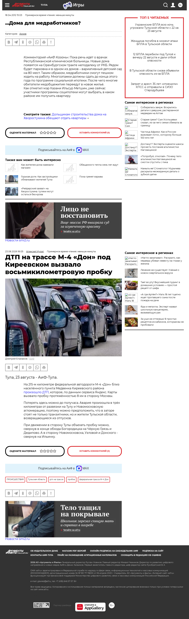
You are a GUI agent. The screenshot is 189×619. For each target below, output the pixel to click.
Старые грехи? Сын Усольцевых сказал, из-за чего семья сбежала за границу (161, 122)
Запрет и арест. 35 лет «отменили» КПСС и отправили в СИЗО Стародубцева (154, 87)
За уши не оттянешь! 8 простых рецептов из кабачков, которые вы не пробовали (162, 321)
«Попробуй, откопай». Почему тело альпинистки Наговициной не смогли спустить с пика (161, 159)
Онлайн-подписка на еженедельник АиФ (114, 551)
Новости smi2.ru (17, 240)
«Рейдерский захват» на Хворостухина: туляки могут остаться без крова (37, 191)
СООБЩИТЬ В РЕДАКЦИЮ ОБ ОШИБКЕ (141, 555)
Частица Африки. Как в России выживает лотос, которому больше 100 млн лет (161, 134)
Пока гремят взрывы (91, 176)
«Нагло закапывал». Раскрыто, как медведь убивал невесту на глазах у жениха (161, 260)
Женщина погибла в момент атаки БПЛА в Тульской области (154, 42)
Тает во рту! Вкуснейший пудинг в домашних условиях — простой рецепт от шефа (160, 285)
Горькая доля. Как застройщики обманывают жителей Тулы (39, 178)
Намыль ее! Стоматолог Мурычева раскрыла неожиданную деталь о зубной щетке (160, 171)
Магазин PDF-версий (74, 551)
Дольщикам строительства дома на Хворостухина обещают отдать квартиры (65, 116)
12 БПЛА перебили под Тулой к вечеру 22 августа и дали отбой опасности (154, 57)
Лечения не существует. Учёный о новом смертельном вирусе (160, 271)
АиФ (31, 358)
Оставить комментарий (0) (94, 133)
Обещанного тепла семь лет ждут (98, 164)
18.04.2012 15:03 (13, 15)
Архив (22, 33)
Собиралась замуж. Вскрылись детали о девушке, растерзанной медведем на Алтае (160, 110)
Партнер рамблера (62, 605)
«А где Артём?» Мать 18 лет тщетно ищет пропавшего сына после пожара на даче (161, 297)
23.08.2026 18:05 (14, 251)
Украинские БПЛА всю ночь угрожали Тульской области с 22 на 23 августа (154, 28)
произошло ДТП (36, 392)
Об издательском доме (44, 551)
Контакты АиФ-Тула (41, 555)
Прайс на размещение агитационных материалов (87, 555)
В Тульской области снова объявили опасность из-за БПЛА (154, 72)
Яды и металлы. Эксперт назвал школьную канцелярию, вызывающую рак (159, 309)
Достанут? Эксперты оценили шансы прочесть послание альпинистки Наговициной (162, 147)
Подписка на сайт (152, 551)
